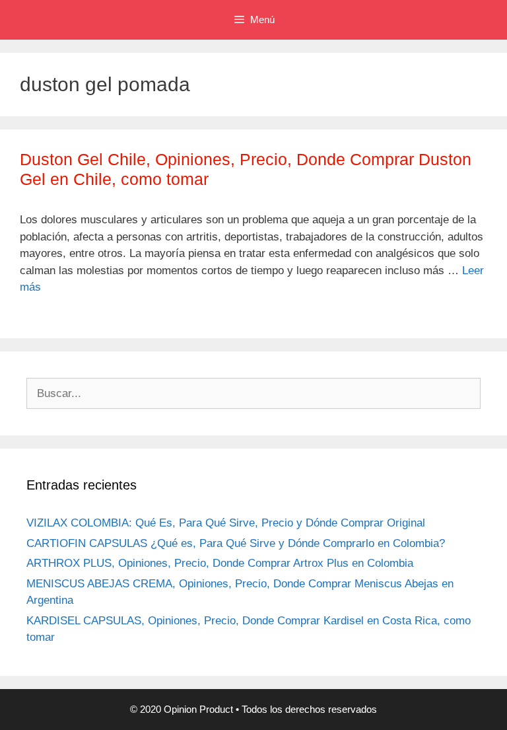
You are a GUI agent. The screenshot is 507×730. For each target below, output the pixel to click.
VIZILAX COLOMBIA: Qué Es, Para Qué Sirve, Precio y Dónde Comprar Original (225, 523)
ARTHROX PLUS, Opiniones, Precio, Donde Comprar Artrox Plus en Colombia (219, 563)
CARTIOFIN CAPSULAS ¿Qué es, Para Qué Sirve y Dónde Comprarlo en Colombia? (235, 543)
